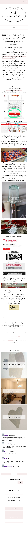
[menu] (14, 28)
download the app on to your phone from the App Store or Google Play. (14, 56)
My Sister (14, 512)
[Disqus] (14, 450)
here (19, 336)
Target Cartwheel (10, 340)
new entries (6, 474)
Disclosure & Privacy (14, 517)
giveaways (4, 345)
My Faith (14, 508)
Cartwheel (15, 52)
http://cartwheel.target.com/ (14, 90)
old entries (22, 474)
